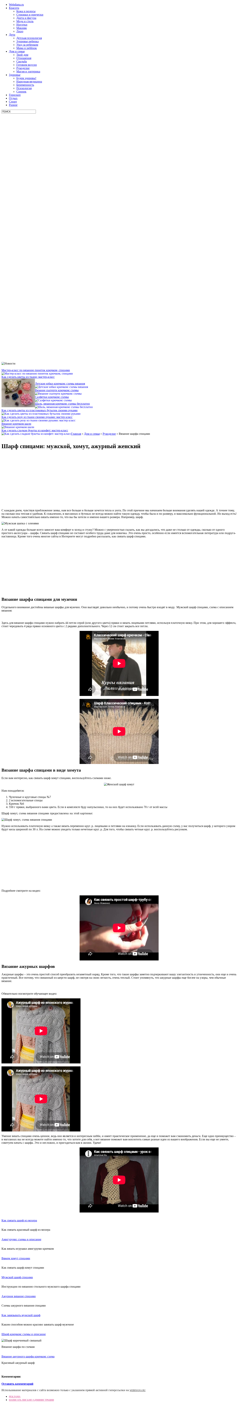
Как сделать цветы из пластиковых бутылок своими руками (39, 410)
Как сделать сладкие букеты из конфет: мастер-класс (34, 430)
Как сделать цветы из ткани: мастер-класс (28, 376)
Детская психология (29, 38)
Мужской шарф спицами (17, 1277)
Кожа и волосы (26, 11)
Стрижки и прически (29, 14)
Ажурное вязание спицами (18, 1296)
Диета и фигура (26, 18)
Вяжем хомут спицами (15, 1258)
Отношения (23, 58)
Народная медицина (29, 81)
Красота (14, 7)
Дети (12, 34)
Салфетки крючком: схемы (52, 397)
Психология (24, 88)
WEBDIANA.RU (138, 1390)
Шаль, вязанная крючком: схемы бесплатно (62, 403)
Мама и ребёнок (26, 48)
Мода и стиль (24, 21)
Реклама (14, 1396)
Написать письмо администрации (31, 1400)
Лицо (19, 31)
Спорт (13, 101)
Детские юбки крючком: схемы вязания (60, 383)
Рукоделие (23, 68)
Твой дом (22, 54)
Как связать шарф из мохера (19, 1220)
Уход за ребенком (27, 44)
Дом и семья (17, 51)
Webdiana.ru (16, 4)
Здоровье (14, 74)
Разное (13, 105)
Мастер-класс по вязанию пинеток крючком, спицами (35, 370)
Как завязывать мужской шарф (20, 1315)
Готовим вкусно (26, 64)
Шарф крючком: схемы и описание (23, 1334)
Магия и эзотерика (28, 71)
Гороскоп (15, 94)
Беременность (25, 84)
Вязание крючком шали (16, 423)
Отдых (13, 98)
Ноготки (21, 24)
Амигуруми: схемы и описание (21, 1239)
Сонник (21, 91)
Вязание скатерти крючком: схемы (57, 390)
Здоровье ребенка (27, 41)
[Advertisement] (29, 169)
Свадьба (21, 61)
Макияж (21, 28)
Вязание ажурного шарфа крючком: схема (27, 1356)
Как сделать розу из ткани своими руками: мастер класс (37, 417)
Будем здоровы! (26, 78)
